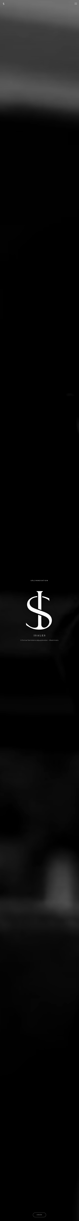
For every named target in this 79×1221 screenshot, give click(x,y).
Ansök (39, 1214)
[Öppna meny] (76, 3)
